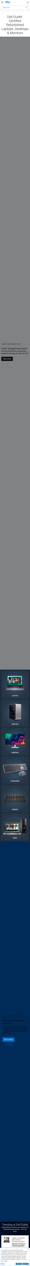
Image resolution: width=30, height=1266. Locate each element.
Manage (3, 1263)
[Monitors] (15, 741)
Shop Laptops (8, 1039)
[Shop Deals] (15, 827)
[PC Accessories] (15, 770)
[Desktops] (15, 713)
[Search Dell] (27, 7)
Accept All (25, 1263)
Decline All (18, 1263)
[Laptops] (15, 684)
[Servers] (15, 798)
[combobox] (15, 8)
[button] (28, 2)
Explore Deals (7, 359)
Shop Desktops (8, 1044)
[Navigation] (2, 2)
